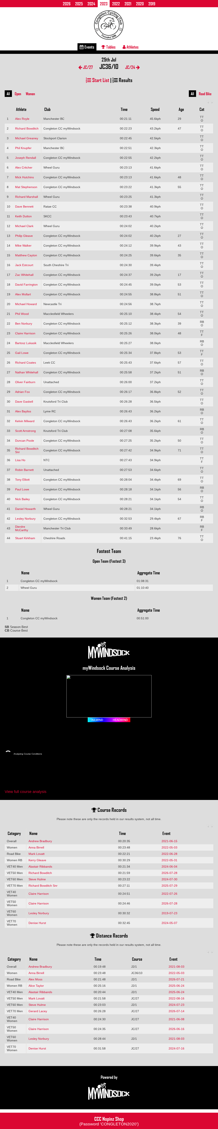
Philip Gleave (24, 235)
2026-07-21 (176, 979)
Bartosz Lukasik (25, 343)
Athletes (132, 46)
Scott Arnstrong (25, 431)
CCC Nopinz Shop (109, 1120)
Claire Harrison (25, 333)
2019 (151, 3)
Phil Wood (22, 313)
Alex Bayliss (23, 411)
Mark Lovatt (36, 853)
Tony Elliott (22, 479)
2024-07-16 (176, 1048)
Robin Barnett (24, 470)
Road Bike (205, 93)
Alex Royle (22, 118)
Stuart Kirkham (25, 538)
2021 (128, 3)
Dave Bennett (24, 206)
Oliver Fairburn (25, 382)
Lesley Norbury (25, 518)
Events (89, 46)
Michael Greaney (26, 138)
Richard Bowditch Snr (43, 885)
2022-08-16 (176, 998)
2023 (104, 3)
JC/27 (87, 67)
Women (30, 93)
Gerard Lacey (38, 1011)
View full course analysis (25, 792)
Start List (100, 80)
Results (125, 80)
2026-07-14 (176, 1011)
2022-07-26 (169, 893)
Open (18, 93)
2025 (79, 3)
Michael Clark (24, 226)
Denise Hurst (37, 923)
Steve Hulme (37, 879)
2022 (116, 3)
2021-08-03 (176, 966)
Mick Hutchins (24, 177)
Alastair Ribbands (40, 866)
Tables (110, 46)
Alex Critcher (23, 167)
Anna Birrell (36, 847)
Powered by (109, 1077)
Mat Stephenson (26, 187)
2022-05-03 (169, 847)
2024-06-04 (169, 866)
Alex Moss (35, 979)
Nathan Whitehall (26, 372)
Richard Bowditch (27, 128)
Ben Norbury (23, 323)
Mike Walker (23, 245)
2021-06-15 (169, 841)
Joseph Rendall (25, 157)
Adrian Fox (22, 392)
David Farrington (26, 284)
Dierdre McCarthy (21, 528)
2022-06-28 (169, 853)
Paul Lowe (22, 489)
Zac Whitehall (24, 274)
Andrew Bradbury (40, 841)
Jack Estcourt (24, 265)
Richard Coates (25, 362)
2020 (140, 3)
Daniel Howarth (25, 509)
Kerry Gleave (37, 860)
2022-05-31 (169, 860)
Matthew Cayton (26, 255)
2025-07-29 (169, 885)
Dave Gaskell (24, 401)
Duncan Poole (24, 440)
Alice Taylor (36, 985)
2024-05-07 (169, 923)
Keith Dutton (23, 216)
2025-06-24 (176, 985)
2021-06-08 (176, 1019)
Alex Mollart (23, 294)
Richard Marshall (26, 196)
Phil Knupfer (23, 148)
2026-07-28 (169, 873)
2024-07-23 (176, 1004)
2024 (91, 3)
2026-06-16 (176, 1029)
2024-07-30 (169, 879)
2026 (66, 3)
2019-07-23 (169, 913)
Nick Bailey (22, 499)
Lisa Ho (20, 460)
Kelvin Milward (24, 421)
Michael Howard (26, 304)
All (8, 93)
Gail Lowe (22, 352)
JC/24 (130, 67)
